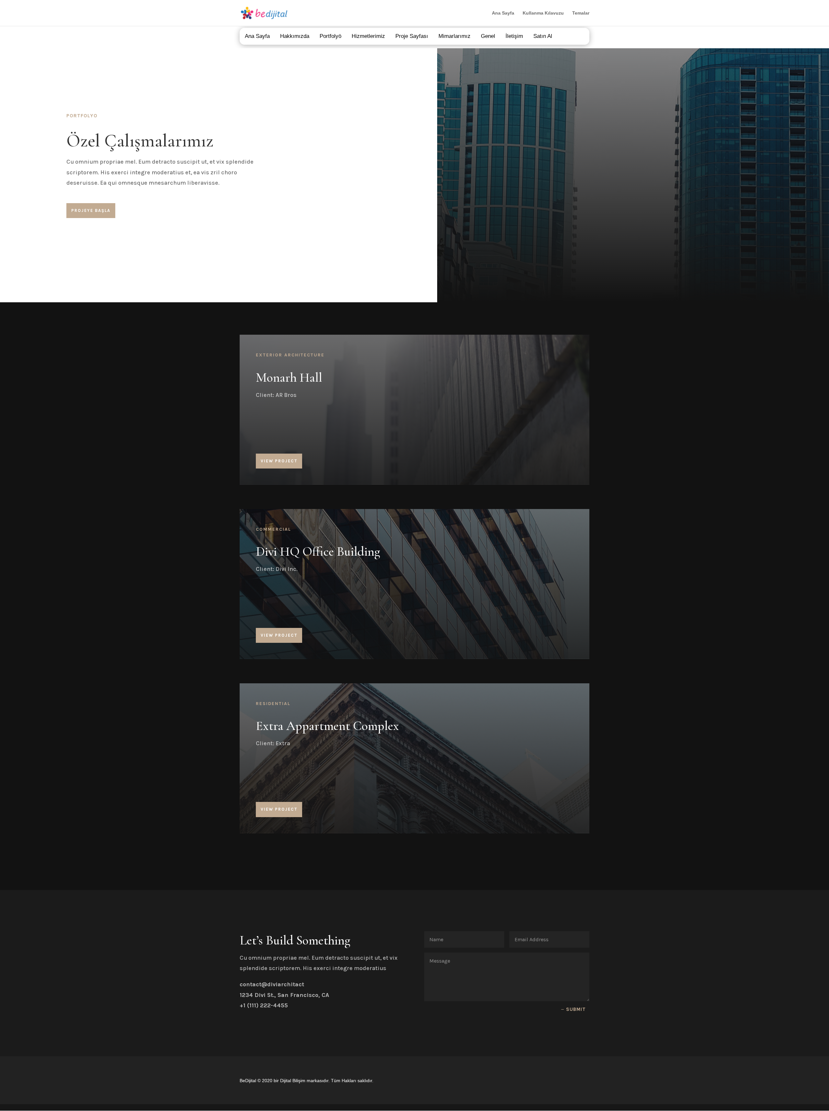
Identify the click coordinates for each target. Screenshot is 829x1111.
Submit (576, 1009)
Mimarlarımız (454, 36)
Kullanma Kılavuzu (543, 13)
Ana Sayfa (503, 13)
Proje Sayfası (411, 36)
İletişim (514, 36)
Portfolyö (330, 36)
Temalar (580, 13)
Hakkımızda (294, 36)
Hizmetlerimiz (368, 36)
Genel (488, 36)
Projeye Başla (90, 210)
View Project (279, 460)
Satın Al (542, 36)
